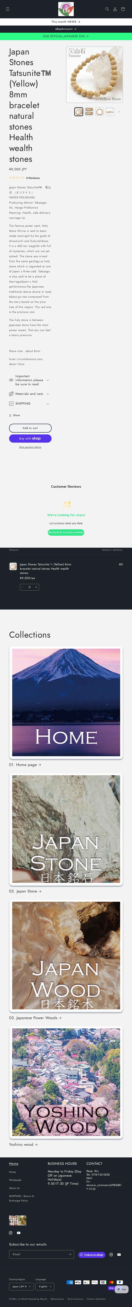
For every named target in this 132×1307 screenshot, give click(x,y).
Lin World (22, 1299)
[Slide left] (70, 111)
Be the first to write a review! (66, 532)
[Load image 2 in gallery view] (89, 111)
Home (13, 1163)
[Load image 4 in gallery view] (110, 111)
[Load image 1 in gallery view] (78, 111)
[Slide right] (119, 111)
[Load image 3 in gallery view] (99, 111)
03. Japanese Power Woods (33, 1017)
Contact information (96, 1299)
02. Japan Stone (23, 891)
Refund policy (57, 1299)
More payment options (30, 447)
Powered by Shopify (37, 1299)
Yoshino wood (21, 1144)
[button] (8, 9)
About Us (14, 1188)
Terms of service (75, 1299)
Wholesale (15, 1180)
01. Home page (23, 764)
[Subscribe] (70, 1254)
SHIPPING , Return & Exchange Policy (21, 1198)
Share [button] (16, 415)
